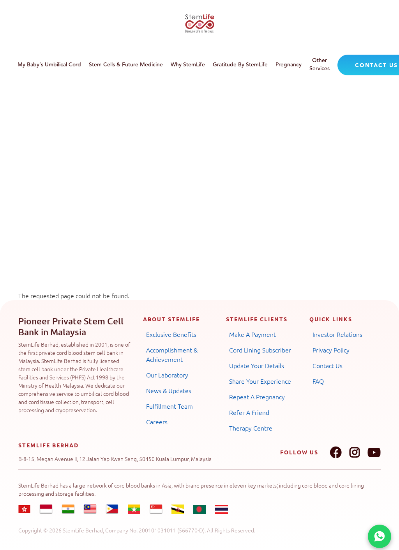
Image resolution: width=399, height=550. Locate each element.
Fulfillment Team (169, 406)
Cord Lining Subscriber (260, 349)
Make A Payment (252, 334)
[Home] (199, 23)
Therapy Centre (250, 428)
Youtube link (374, 452)
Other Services (319, 64)
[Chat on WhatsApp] (379, 536)
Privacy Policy (331, 349)
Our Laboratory (167, 374)
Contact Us (327, 365)
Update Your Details (256, 365)
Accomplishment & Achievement (172, 354)
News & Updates (168, 390)
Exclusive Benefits (171, 334)
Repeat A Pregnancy (257, 396)
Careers (157, 421)
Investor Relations (337, 334)
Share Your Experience (260, 381)
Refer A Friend (249, 412)
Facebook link (336, 452)
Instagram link (355, 452)
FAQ (318, 381)
